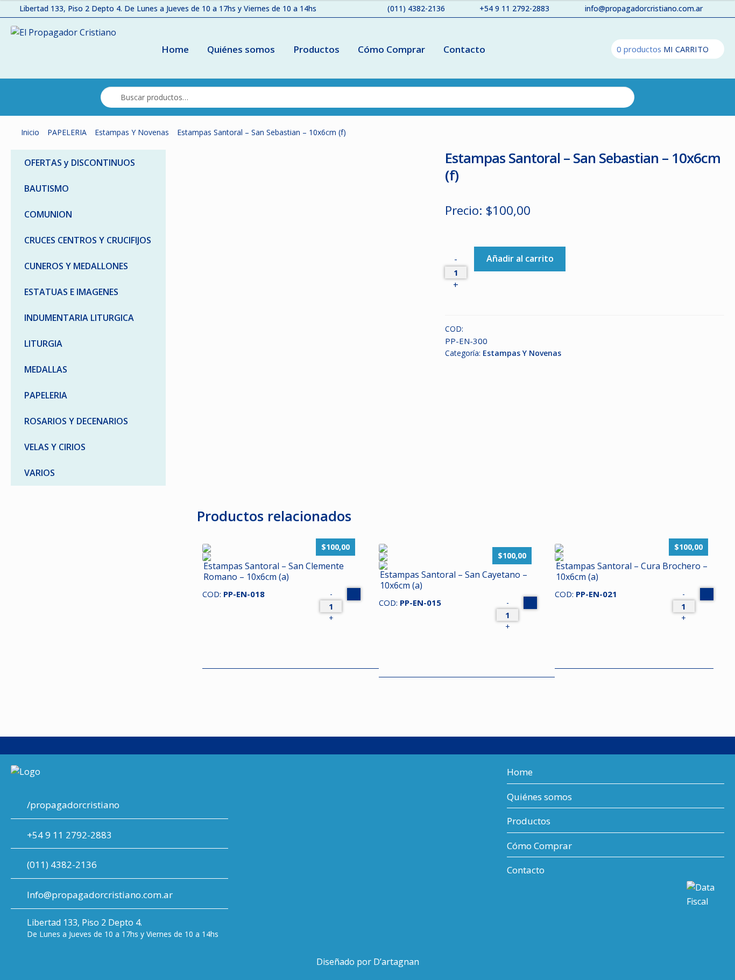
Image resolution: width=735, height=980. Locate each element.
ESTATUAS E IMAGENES (71, 292)
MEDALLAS (45, 369)
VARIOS (39, 473)
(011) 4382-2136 (416, 8)
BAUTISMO (46, 188)
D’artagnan (396, 962)
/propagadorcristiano (73, 805)
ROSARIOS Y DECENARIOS (76, 421)
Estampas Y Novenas (132, 132)
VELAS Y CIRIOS (55, 447)
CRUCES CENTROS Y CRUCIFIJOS (87, 240)
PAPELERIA (67, 132)
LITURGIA (43, 343)
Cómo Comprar (391, 49)
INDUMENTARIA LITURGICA (79, 318)
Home (175, 49)
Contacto (464, 49)
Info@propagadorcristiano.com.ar (100, 894)
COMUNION (48, 214)
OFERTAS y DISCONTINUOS (79, 163)
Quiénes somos (241, 49)
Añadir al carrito (520, 258)
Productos (316, 49)
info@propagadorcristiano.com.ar (644, 8)
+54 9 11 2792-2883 (514, 8)
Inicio (30, 132)
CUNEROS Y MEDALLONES (76, 266)
